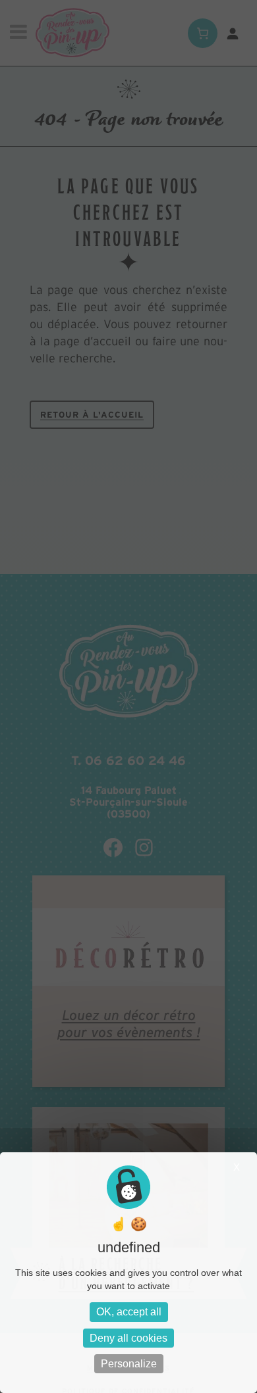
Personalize (129, 1363)
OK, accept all (128, 1311)
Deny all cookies (128, 1338)
